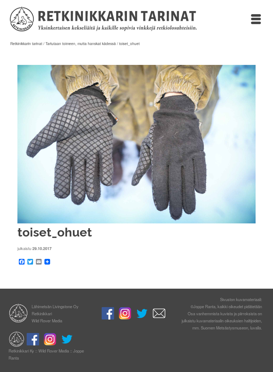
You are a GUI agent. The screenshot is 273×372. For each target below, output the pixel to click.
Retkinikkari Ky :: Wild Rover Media (39, 351)
